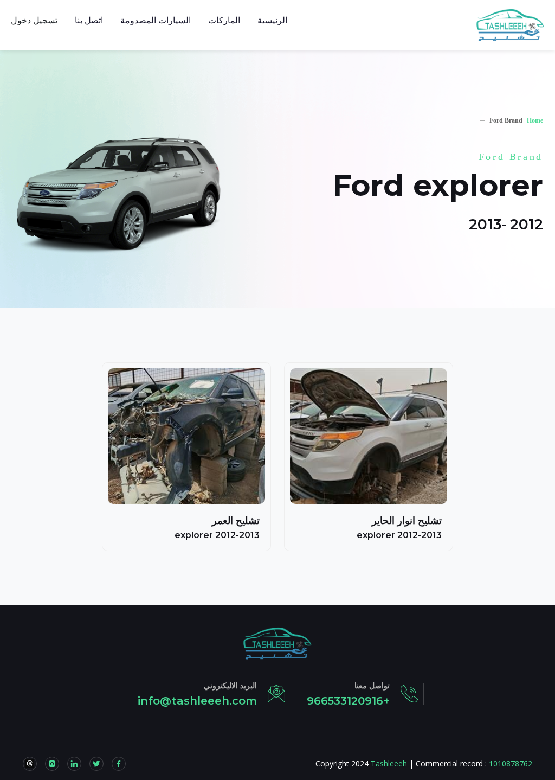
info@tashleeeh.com (197, 700)
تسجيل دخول (34, 20)
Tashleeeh (389, 763)
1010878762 (510, 763)
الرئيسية (272, 20)
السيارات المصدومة (155, 20)
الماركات (224, 20)
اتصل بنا (89, 20)
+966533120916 (348, 700)
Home (535, 120)
